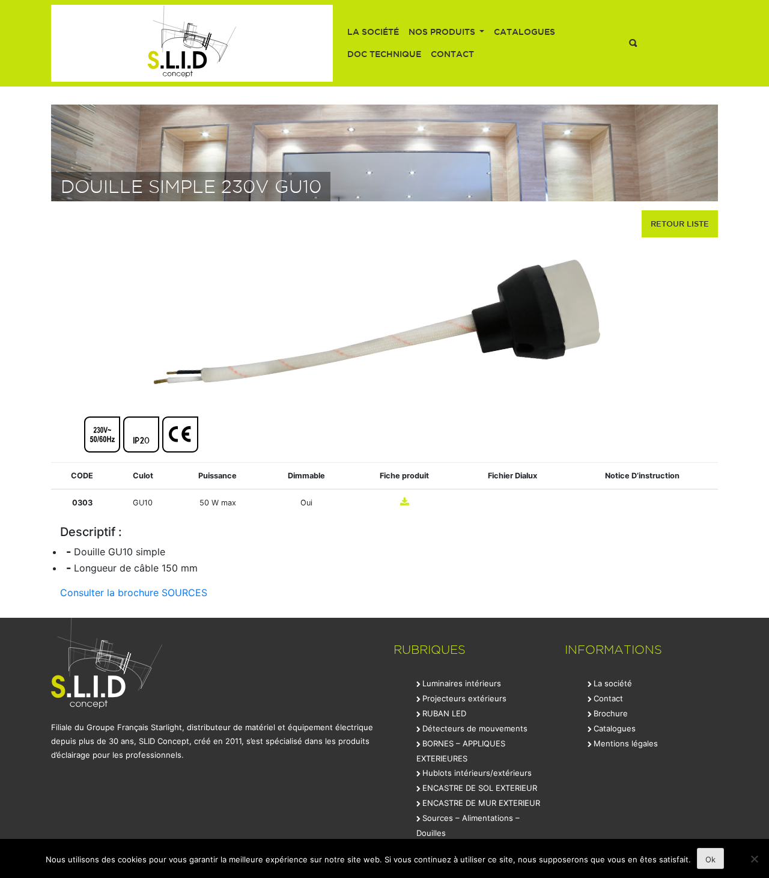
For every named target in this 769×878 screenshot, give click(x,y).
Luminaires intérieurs (461, 683)
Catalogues (524, 32)
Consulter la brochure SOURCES (133, 593)
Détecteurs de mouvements (474, 728)
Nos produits (443, 32)
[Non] (754, 859)
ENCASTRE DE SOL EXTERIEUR (479, 788)
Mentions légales (626, 743)
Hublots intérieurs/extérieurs (477, 773)
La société (373, 32)
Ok (710, 859)
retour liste (680, 223)
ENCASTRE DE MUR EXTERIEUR (481, 803)
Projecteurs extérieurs (464, 698)
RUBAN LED (444, 713)
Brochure (611, 713)
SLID (192, 43)
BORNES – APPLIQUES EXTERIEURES (460, 751)
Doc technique (384, 54)
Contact (452, 54)
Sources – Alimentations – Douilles (468, 825)
